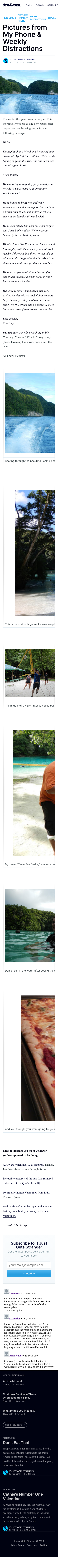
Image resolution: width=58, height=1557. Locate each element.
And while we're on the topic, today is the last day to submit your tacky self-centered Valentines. (27, 1211)
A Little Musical (12, 1381)
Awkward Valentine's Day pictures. (23, 1164)
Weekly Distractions (38, 18)
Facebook (32, 1545)
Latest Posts (17, 1545)
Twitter (43, 1545)
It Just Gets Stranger (22, 59)
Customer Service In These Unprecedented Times (19, 1396)
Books (40, 5)
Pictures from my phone (23, 18)
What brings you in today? (19, 1410)
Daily (29, 5)
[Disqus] (29, 1327)
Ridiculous (9, 18)
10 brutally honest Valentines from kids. (26, 1192)
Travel (52, 18)
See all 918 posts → (15, 1425)
